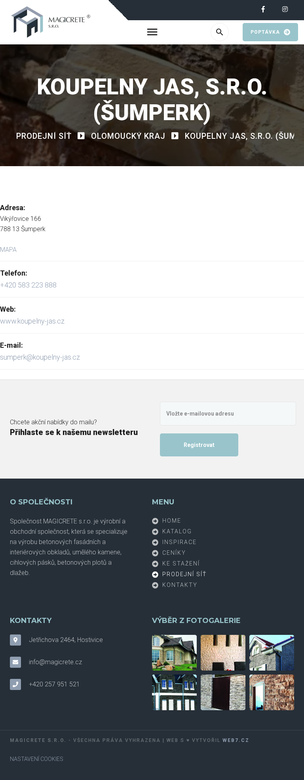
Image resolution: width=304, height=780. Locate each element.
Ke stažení (181, 563)
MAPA (8, 249)
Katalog (177, 531)
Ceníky (174, 552)
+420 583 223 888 (28, 285)
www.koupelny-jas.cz (32, 321)
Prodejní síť (184, 574)
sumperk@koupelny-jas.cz (40, 357)
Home (171, 520)
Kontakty (180, 584)
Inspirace (179, 541)
